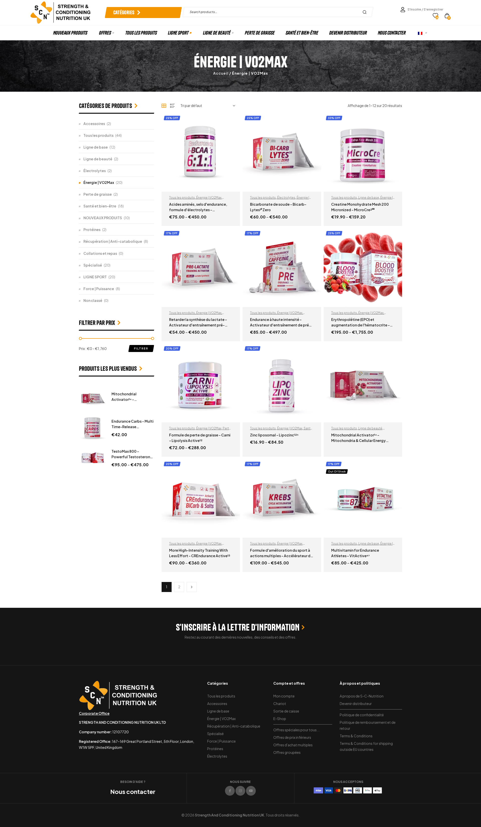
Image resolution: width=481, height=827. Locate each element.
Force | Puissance (98, 288)
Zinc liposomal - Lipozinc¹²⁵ (274, 435)
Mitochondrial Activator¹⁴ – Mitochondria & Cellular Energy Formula (358, 440)
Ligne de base (368, 197)
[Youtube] (251, 791)
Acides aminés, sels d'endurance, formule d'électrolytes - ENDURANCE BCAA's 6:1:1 (198, 209)
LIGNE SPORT (95, 277)
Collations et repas (100, 253)
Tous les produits (182, 197)
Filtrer (141, 348)
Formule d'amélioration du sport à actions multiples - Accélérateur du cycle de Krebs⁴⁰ (281, 555)
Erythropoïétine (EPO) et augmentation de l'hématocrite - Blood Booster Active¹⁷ (360, 325)
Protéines (91, 229)
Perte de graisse (97, 194)
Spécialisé (92, 265)
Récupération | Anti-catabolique (112, 241)
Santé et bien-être (99, 206)
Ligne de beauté (370, 428)
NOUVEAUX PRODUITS (102, 217)
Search (366, 12)
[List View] (172, 106)
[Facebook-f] (230, 791)
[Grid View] (164, 106)
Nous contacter (132, 791)
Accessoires (94, 123)
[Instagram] (240, 791)
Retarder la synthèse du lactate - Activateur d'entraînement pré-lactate (198, 325)
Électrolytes (286, 197)
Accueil (220, 73)
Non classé (92, 300)
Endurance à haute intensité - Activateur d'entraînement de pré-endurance (280, 325)
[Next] (192, 587)
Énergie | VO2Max (208, 197)
